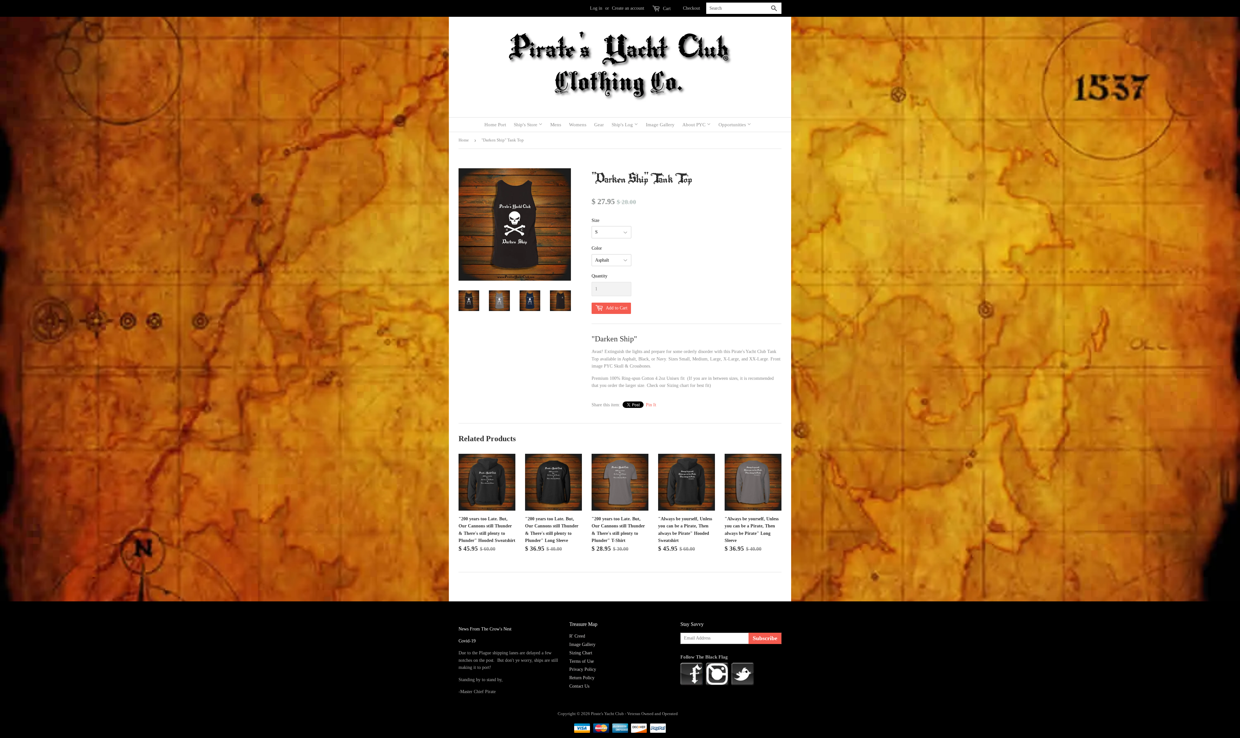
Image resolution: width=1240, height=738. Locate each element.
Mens (555, 124)
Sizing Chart (580, 652)
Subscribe (765, 638)
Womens (577, 124)
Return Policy (581, 677)
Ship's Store (526, 124)
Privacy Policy (582, 669)
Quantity (599, 276)
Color (597, 248)
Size (595, 220)
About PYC (694, 124)
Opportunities (732, 124)
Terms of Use (581, 661)
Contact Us (579, 686)
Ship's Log (623, 124)
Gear (599, 124)
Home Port (495, 124)
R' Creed (577, 636)
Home (464, 140)
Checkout (691, 8)
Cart (666, 8)
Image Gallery (660, 124)
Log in (596, 8)
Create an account (628, 8)
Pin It (651, 404)
